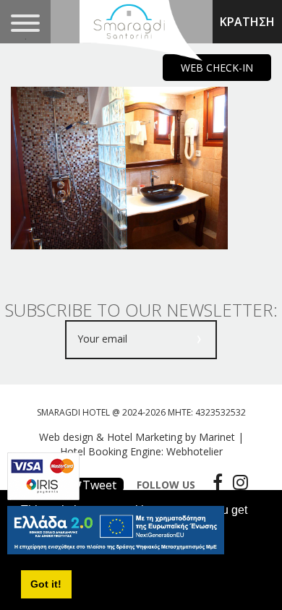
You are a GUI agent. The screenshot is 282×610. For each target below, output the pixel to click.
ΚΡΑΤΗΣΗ (247, 22)
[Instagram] (237, 482)
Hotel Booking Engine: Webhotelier (141, 451)
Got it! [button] (45, 584)
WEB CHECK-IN (217, 67)
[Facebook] (214, 482)
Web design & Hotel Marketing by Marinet (137, 437)
